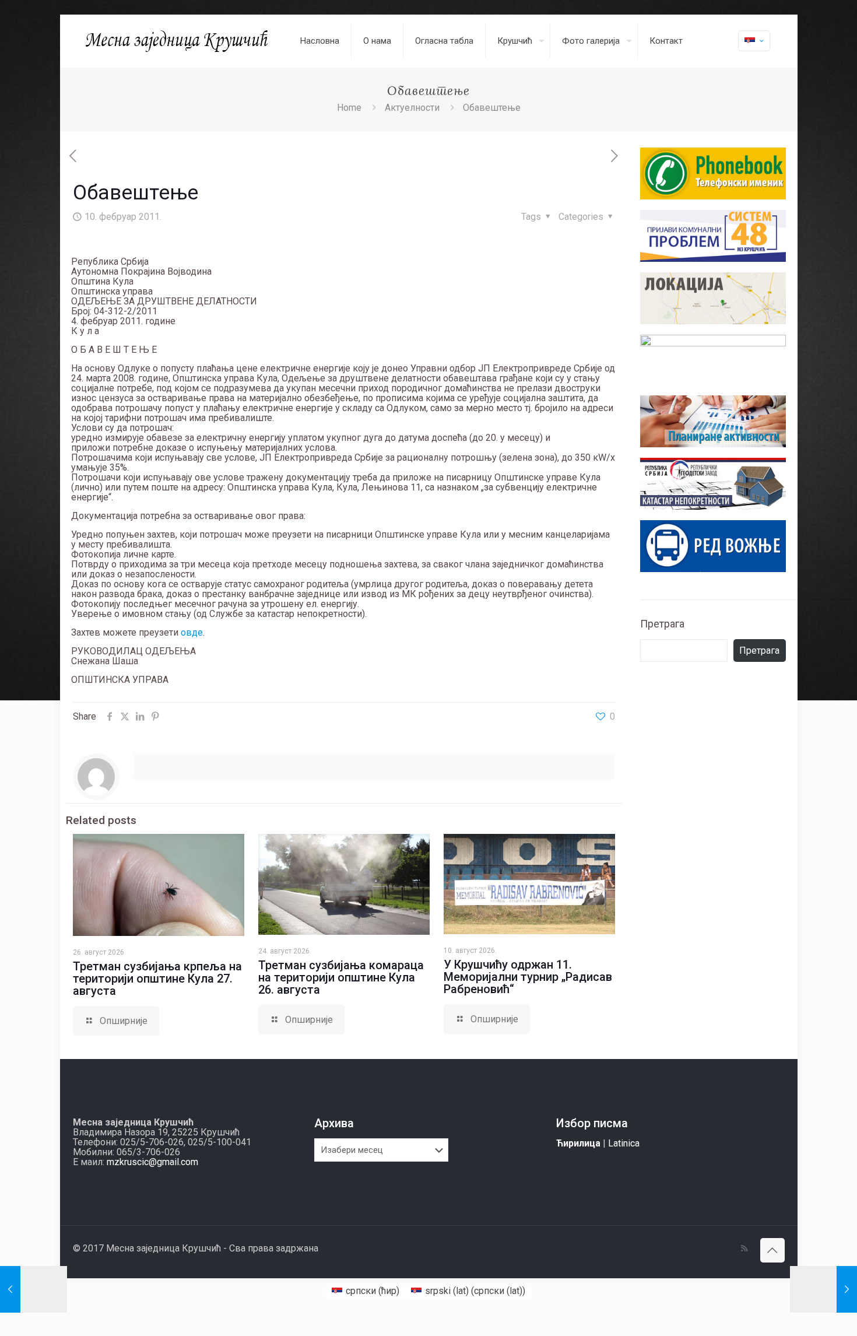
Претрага (662, 624)
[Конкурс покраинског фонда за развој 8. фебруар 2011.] (33, 1289)
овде (192, 632)
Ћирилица (578, 1143)
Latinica (624, 1143)
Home (349, 107)
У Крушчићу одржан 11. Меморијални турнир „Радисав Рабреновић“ (528, 977)
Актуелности (412, 107)
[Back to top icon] (772, 1250)
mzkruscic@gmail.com (152, 1161)
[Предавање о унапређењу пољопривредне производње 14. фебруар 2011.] (823, 1289)
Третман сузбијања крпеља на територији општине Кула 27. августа (157, 978)
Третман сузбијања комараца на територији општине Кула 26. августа (341, 977)
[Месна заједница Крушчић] (178, 41)
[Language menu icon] (754, 40)
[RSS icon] (744, 1248)
